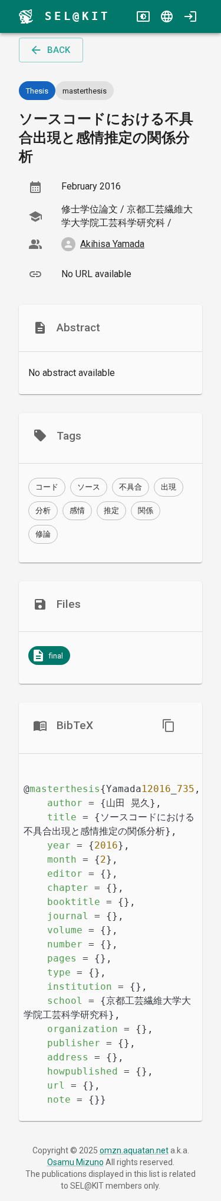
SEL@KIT (77, 16)
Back (58, 50)
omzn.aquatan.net (134, 1150)
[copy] (169, 726)
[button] (46, 487)
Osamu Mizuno (75, 1162)
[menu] (26, 16)
